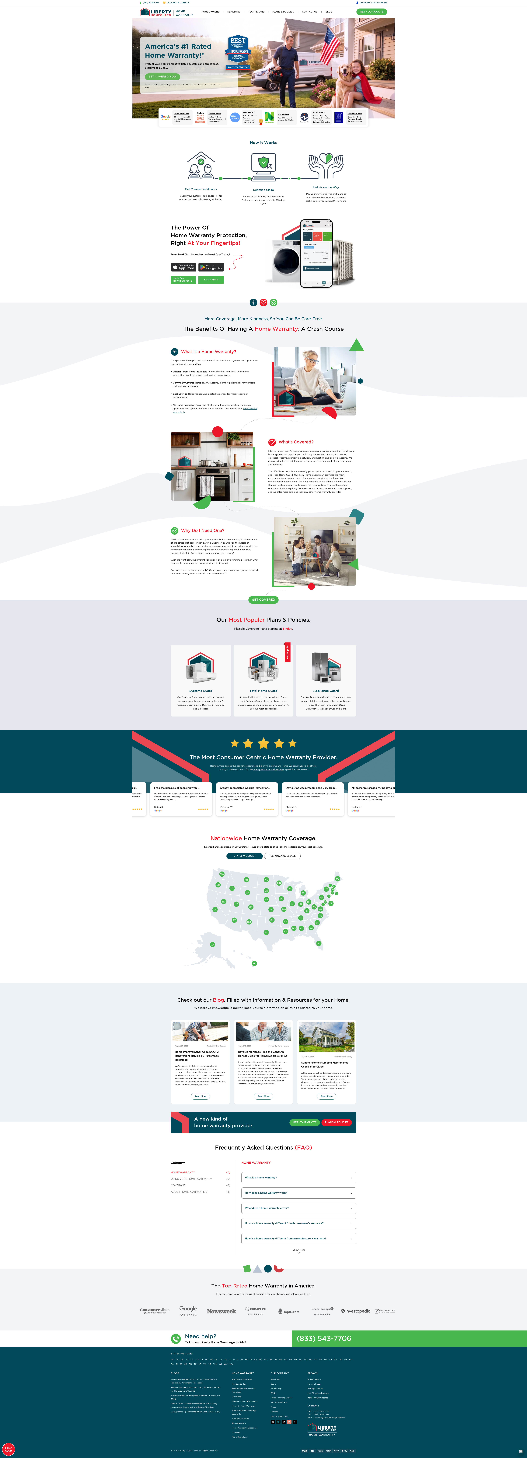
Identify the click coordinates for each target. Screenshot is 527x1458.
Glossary (236, 1432)
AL (177, 1360)
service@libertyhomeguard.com (330, 1417)
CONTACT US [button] (309, 12)
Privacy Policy (314, 1379)
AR (182, 1360)
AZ (187, 1360)
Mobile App (276, 1389)
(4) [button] (200, 1192)
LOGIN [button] (373, 3)
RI (177, 1364)
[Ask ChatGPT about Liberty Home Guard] (273, 1422)
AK (172, 1360)
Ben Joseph (221, 1046)
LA (255, 1360)
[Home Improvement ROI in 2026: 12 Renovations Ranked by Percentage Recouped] (200, 1031)
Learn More (211, 280)
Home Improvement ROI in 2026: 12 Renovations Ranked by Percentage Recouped (197, 1056)
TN (190, 1364)
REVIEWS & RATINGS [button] (178, 3)
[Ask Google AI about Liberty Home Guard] (295, 1422)
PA (172, 1364)
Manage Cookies (315, 1389)
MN (280, 1360)
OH (340, 1360)
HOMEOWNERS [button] (210, 12)
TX (195, 1364)
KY (251, 1360)
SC (181, 1364)
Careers (274, 1412)
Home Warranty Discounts (244, 1428)
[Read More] (298, 1251)
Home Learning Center (281, 1398)
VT (209, 1364)
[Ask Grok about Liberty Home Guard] (284, 1422)
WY (231, 1364)
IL (238, 1360)
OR (350, 1360)
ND (305, 1360)
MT (295, 1360)
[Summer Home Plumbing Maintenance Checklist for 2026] (326, 1037)
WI (220, 1364)
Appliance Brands (240, 1419)
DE (211, 1360)
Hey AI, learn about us (318, 1393)
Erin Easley (347, 1057)
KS (246, 1360)
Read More (200, 1096)
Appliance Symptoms (242, 1379)
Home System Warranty (243, 1406)
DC (206, 1360)
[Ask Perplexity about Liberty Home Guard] (278, 1422)
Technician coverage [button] (282, 856)
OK (345, 1360)
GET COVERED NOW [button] (162, 77)
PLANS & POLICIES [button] (283, 12)
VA (204, 1364)
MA (260, 1360)
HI (226, 1360)
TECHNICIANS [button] (256, 12)
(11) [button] (200, 1173)
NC (300, 1360)
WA (215, 1364)
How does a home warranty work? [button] (266, 1193)
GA (220, 1360)
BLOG (329, 12)
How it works (181, 279)
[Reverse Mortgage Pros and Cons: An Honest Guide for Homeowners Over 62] (263, 1031)
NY (335, 1360)
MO (285, 1360)
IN (242, 1360)
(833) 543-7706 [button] (151, 3)
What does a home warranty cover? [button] (267, 1208)
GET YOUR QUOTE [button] (371, 12)
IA (230, 1360)
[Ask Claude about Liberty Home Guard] (289, 1422)
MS (290, 1360)
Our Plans (236, 1397)
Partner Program (279, 1402)
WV (226, 1364)
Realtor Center (239, 1384)
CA (191, 1360)
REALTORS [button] (233, 12)
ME (271, 1360)
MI (275, 1360)
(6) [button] (200, 1179)
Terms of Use (314, 1384)
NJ (320, 1360)
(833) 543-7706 (324, 1339)
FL (216, 1360)
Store (273, 1384)
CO (196, 1360)
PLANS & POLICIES (336, 1122)
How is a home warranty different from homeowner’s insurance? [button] (284, 1223)
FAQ (273, 1393)
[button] (176, 1339)
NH (315, 1360)
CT (202, 1360)
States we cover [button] (244, 856)
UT (200, 1364)
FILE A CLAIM (8, 1449)
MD (265, 1360)
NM (325, 1360)
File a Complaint (239, 1437)
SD (185, 1364)
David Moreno (283, 1046)
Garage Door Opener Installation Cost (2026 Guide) (195, 1412)
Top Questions (239, 1423)
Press (273, 1407)
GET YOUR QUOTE (304, 1122)
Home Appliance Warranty (244, 1401)
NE (310, 1360)
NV (330, 1360)
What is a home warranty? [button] (261, 1178)
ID (234, 1360)
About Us (275, 1379)
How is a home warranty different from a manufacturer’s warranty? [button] (285, 1239)
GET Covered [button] (263, 599)
